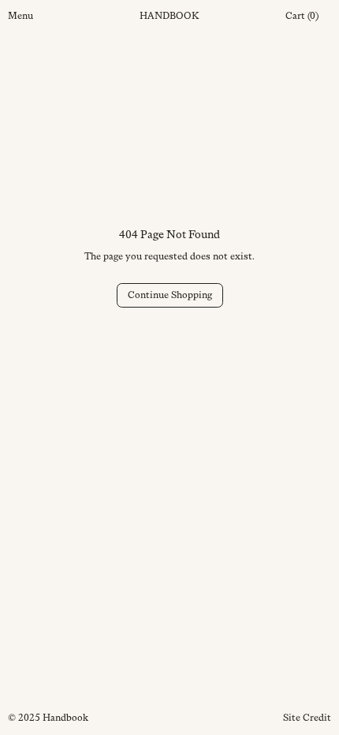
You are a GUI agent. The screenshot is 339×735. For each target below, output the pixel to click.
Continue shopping (170, 294)
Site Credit (307, 717)
